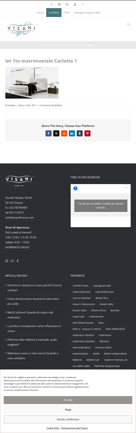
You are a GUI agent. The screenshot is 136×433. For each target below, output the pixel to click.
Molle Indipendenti (115, 353)
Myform (77, 359)
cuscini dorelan (82, 298)
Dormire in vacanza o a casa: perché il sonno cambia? (34, 287)
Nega (68, 409)
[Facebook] (17, 261)
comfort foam (81, 285)
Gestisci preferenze (68, 419)
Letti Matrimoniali (83, 322)
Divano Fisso (98, 310)
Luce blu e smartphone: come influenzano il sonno (34, 328)
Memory (104, 341)
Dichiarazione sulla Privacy (74, 427)
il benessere (96, 316)
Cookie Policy (53, 427)
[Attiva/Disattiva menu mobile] (129, 24)
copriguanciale (102, 285)
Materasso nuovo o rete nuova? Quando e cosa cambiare (32, 355)
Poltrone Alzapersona (107, 366)
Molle (96, 353)
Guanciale (78, 316)
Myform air (93, 359)
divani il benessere (84, 304)
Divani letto (106, 304)
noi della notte (81, 366)
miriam (11, 105)
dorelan (115, 310)
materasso (105, 335)
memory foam (103, 347)
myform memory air (116, 359)
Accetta (68, 399)
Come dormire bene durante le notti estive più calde (33, 301)
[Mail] (12, 261)
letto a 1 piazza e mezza (87, 329)
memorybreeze (81, 347)
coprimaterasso (104, 291)
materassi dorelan (83, 335)
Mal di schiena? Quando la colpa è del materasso (30, 315)
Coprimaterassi (82, 291)
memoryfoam (80, 353)
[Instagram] (6, 261)
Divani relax (80, 310)
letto (101, 322)
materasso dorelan (84, 341)
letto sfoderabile (115, 329)
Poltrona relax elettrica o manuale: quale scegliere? (32, 342)
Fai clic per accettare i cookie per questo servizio (100, 205)
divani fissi (101, 298)
